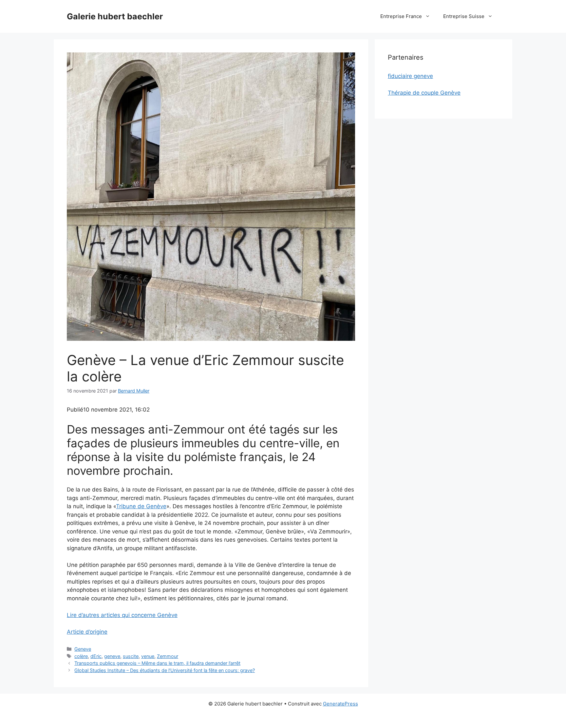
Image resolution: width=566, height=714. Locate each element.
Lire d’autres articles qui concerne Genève (122, 615)
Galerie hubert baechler (115, 16)
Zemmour (167, 656)
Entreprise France (401, 16)
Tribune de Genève (141, 506)
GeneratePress (340, 704)
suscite (131, 656)
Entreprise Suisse (463, 16)
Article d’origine (87, 631)
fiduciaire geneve (410, 76)
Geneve (82, 649)
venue (147, 656)
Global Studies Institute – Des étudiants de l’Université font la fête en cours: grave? (164, 670)
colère (81, 656)
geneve (112, 656)
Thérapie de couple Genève (424, 92)
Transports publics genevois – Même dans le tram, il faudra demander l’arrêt (157, 663)
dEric (96, 656)
